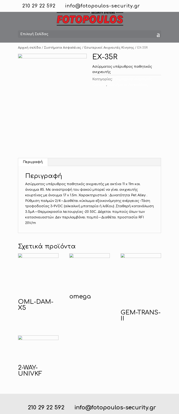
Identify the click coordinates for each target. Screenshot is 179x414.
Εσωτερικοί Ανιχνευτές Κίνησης (109, 47)
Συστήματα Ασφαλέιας (62, 47)
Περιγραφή (33, 162)
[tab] (33, 162)
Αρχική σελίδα (29, 47)
